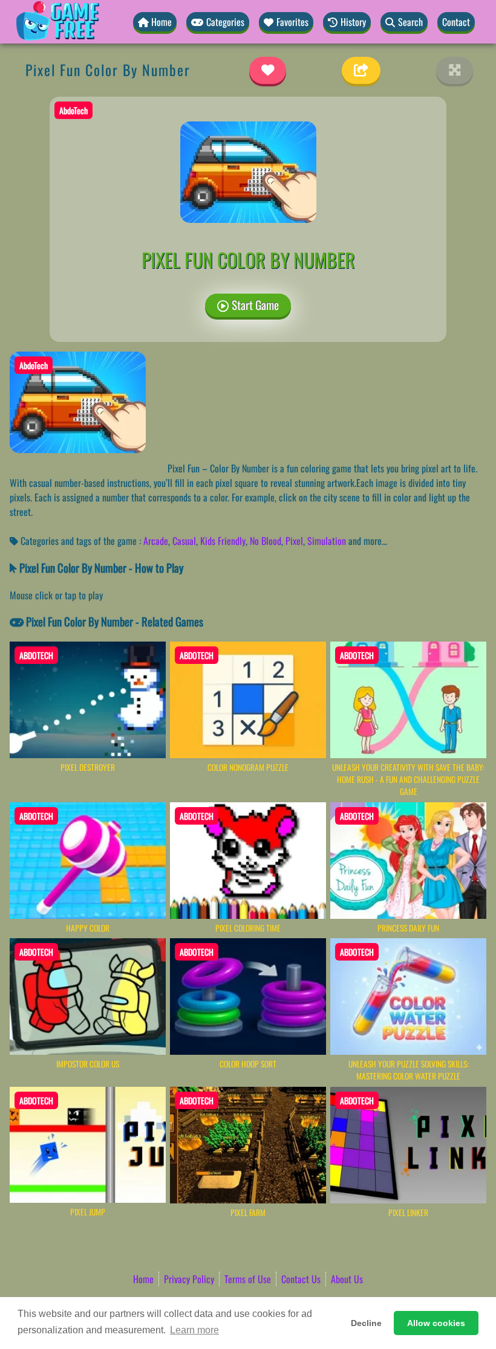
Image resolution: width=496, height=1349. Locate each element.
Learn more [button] (194, 1330)
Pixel (294, 540)
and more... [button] (367, 540)
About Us (347, 1279)
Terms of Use (247, 1279)
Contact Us (301, 1279)
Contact (456, 21)
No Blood (265, 540)
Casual (184, 540)
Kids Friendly (223, 540)
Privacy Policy (189, 1279)
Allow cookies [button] (436, 1323)
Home (143, 1279)
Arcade (155, 540)
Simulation (326, 540)
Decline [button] (366, 1323)
